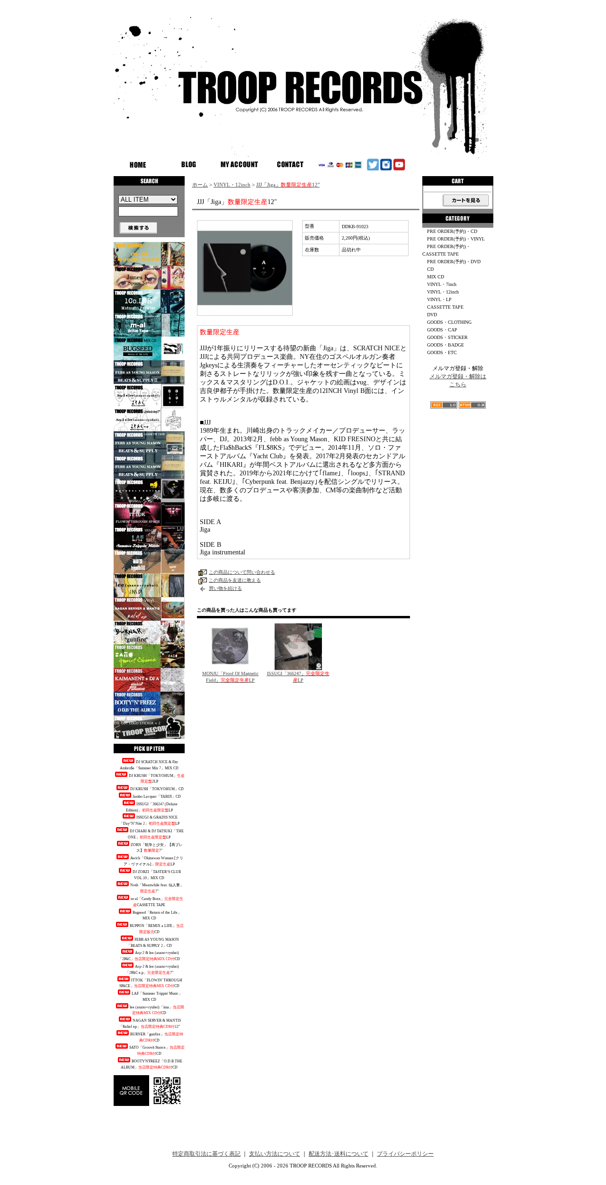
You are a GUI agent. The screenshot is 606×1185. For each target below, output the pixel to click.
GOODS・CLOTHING (449, 322)
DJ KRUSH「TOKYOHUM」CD (157, 789)
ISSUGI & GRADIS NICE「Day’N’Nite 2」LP (149, 820)
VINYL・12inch (232, 184)
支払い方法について (274, 1153)
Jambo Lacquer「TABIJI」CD (157, 796)
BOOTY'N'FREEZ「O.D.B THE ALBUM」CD (151, 1064)
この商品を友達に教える (235, 580)
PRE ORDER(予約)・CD (452, 231)
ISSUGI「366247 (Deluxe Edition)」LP (152, 807)
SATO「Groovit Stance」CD (157, 1050)
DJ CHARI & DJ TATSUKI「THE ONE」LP (156, 834)
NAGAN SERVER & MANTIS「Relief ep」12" (150, 1023)
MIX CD (435, 276)
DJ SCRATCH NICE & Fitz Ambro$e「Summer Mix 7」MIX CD (149, 765)
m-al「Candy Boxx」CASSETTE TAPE (157, 902)
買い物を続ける (225, 588)
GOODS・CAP (442, 329)
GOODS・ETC (442, 352)
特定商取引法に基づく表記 (206, 1153)
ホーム (200, 184)
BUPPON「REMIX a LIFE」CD (157, 929)
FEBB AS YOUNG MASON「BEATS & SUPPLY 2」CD (153, 942)
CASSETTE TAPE (445, 307)
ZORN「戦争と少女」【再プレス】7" (157, 848)
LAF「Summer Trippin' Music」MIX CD (157, 996)
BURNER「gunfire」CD (156, 1037)
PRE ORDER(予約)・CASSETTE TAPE (446, 250)
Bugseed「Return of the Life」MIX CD (157, 915)
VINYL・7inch (441, 284)
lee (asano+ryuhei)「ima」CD (157, 1010)
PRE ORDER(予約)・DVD (454, 261)
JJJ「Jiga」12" (288, 184)
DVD (432, 314)
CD (430, 269)
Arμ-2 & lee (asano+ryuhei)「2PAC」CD (149, 956)
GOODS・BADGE (445, 344)
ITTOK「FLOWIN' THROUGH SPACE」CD (151, 983)
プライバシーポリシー (405, 1153)
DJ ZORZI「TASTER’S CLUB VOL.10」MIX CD (157, 875)
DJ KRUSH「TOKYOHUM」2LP (157, 779)
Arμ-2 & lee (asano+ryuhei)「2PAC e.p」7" (152, 969)
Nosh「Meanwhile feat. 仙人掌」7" (157, 888)
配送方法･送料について (338, 1153)
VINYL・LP (439, 299)
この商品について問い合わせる (242, 572)
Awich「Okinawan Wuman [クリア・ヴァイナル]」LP (153, 861)
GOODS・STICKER (447, 337)
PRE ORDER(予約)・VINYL (456, 238)
